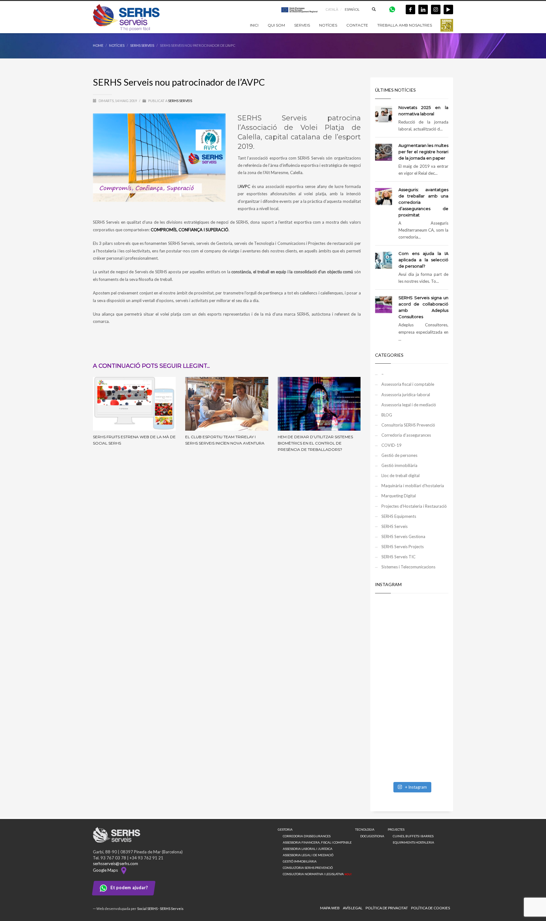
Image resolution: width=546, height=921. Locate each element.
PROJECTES (396, 829)
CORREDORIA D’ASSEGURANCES (307, 836)
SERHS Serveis (180, 101)
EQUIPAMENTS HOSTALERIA (413, 842)
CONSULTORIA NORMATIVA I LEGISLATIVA (317, 874)
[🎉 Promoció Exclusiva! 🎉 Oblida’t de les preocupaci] (412, 623)
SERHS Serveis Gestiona (403, 536)
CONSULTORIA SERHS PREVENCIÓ (308, 867)
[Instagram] (435, 9)
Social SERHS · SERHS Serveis (160, 908)
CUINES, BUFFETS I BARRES (413, 836)
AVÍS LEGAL (352, 908)
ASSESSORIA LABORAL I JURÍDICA (307, 849)
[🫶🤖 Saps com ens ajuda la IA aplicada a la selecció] (412, 755)
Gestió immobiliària (399, 465)
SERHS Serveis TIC (398, 556)
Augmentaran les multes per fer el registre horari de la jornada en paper (423, 152)
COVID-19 (391, 445)
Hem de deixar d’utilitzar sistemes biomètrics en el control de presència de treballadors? (315, 443)
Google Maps (106, 870)
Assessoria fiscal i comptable (407, 384)
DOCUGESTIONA (372, 836)
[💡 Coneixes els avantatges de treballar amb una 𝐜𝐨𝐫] (412, 711)
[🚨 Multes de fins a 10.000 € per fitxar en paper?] (412, 667)
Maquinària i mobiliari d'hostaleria (412, 485)
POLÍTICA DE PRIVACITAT (387, 908)
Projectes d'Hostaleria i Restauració (414, 506)
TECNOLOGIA (364, 829)
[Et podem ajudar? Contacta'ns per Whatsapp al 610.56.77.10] (392, 9)
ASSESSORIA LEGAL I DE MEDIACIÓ (308, 855)
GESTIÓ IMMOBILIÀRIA (300, 861)
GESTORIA (285, 829)
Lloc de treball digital (400, 475)
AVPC (245, 186)
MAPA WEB (330, 908)
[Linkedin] (423, 9)
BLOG (386, 414)
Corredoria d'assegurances (406, 435)
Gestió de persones (399, 455)
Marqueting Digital (398, 495)
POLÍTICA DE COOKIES (430, 908)
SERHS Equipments (398, 516)
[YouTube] (448, 9)
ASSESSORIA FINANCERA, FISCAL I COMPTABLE (317, 842)
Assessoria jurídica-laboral (405, 394)
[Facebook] (410, 9)
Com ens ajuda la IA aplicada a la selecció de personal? (423, 260)
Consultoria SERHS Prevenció (408, 424)
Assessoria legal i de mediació (408, 404)
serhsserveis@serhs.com (115, 863)
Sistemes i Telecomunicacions (408, 566)
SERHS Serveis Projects (402, 546)
